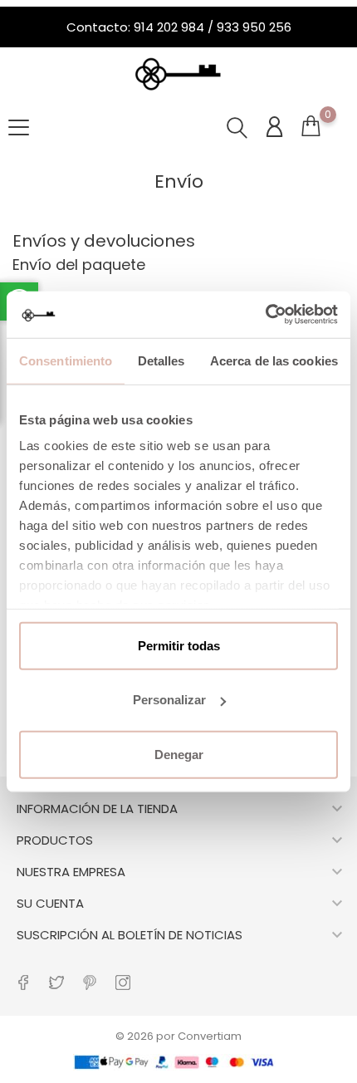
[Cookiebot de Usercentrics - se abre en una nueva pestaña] (265, 315)
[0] (310, 130)
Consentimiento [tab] (65, 360)
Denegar (178, 754)
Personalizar (169, 700)
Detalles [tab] (161, 360)
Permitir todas (179, 645)
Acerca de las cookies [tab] (274, 360)
